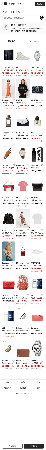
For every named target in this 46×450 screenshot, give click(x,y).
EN (28, 393)
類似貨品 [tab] (11, 41)
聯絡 (7, 382)
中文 (32, 393)
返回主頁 (33, 446)
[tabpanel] (23, 208)
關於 (23, 382)
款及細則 (23, 388)
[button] (23, 4)
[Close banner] (2, 4)
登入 (38, 382)
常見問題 (7, 388)
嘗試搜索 (12, 446)
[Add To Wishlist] (13, 67)
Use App (40, 4)
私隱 (38, 388)
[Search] (42, 18)
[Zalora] (23, 12)
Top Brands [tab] (34, 41)
